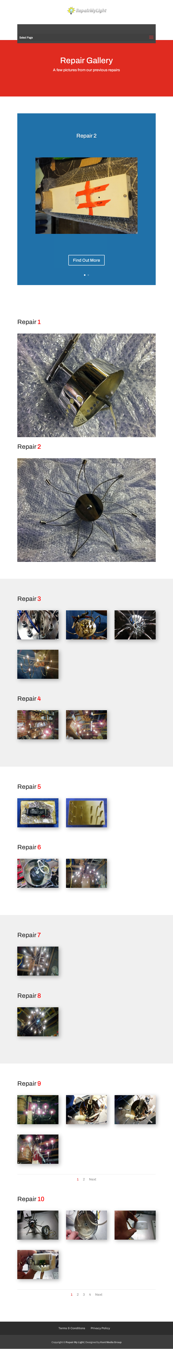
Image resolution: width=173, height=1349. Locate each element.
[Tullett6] (86, 232)
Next (92, 1179)
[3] (135, 638)
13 (108, 552)
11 (101, 552)
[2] (86, 638)
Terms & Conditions (71, 1328)
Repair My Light (75, 1342)
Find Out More (86, 260)
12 (104, 552)
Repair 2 (86, 136)
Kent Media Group (111, 1342)
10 (102, 224)
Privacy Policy (100, 1328)
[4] (37, 677)
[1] (86, 436)
